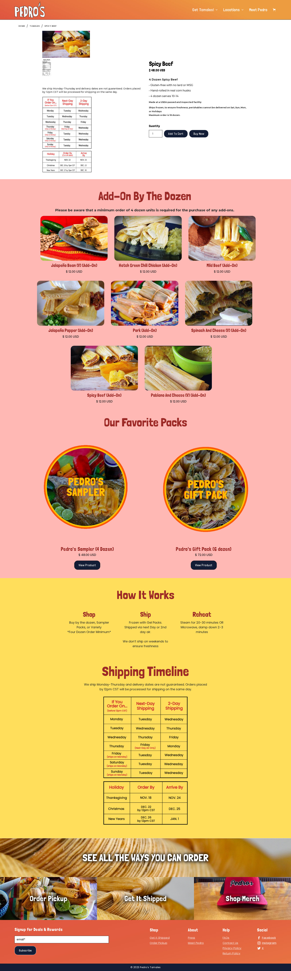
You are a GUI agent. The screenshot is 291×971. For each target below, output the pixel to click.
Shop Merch (242, 898)
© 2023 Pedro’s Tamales (146, 967)
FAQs (226, 938)
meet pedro (196, 943)
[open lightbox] (66, 44)
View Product (87, 565)
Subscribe (25, 950)
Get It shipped (160, 938)
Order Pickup (48, 898)
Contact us (230, 943)
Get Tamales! (203, 9)
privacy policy (232, 948)
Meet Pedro (258, 9)
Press (191, 938)
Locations (231, 9)
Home (22, 26)
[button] (205, 10)
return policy (231, 953)
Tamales (35, 26)
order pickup (158, 943)
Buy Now (198, 133)
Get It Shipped (145, 898)
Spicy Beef (50, 26)
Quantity (154, 126)
